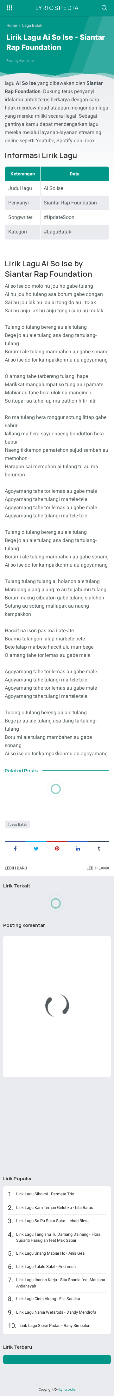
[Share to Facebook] (15, 848)
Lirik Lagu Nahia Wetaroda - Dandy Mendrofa (56, 1312)
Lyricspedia (57, 7)
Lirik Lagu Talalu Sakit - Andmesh (46, 1266)
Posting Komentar (20, 61)
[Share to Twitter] (36, 848)
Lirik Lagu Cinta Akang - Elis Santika (48, 1298)
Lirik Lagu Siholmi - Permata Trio (45, 1194)
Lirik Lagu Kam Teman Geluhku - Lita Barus (54, 1207)
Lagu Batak (18, 824)
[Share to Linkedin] (77, 848)
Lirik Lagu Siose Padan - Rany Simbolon (55, 1325)
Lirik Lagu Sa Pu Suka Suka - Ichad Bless (53, 1220)
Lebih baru (16, 868)
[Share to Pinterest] (57, 848)
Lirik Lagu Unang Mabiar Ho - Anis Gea (50, 1253)
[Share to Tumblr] (98, 848)
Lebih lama (97, 868)
